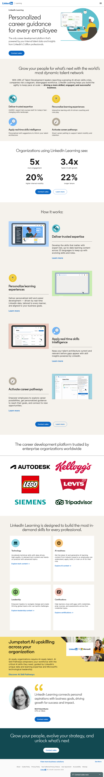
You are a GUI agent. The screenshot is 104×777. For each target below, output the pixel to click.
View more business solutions (52, 762)
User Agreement (66, 767)
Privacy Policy (35, 767)
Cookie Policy (26, 767)
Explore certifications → (64, 613)
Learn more (57, 258)
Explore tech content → (20, 564)
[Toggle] (99, 755)
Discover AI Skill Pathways (22, 674)
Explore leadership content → (22, 611)
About (18, 767)
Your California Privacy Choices (50, 767)
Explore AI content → (63, 566)
